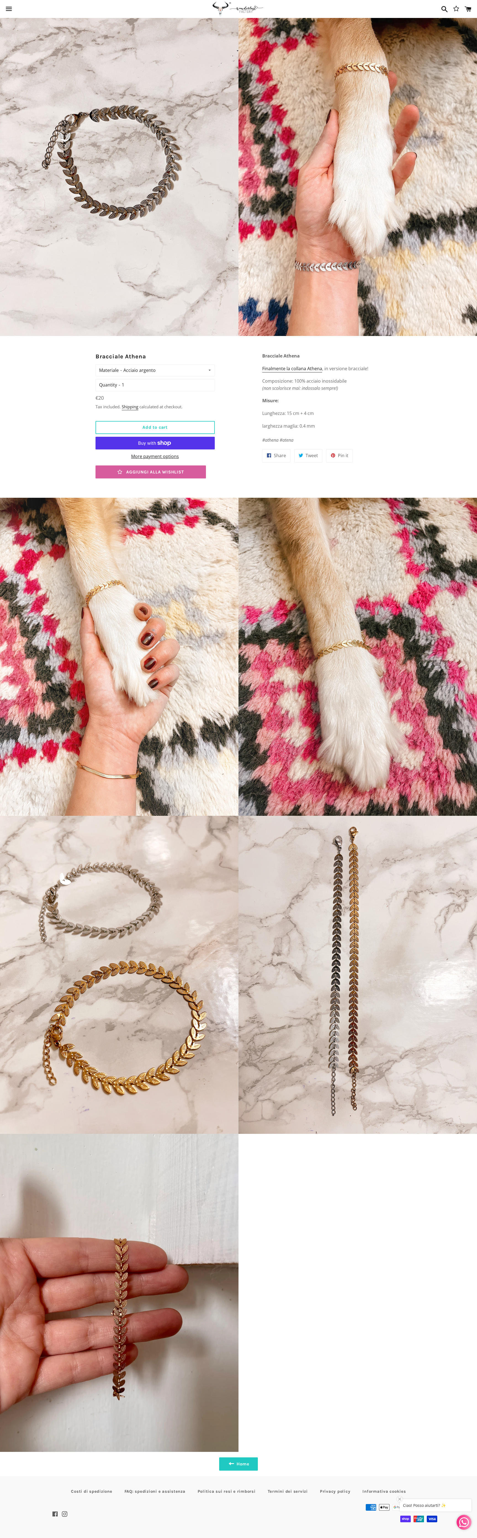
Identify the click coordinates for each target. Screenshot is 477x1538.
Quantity (108, 385)
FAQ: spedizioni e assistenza (155, 1491)
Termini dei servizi (288, 1491)
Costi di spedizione (91, 1491)
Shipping (130, 406)
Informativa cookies (384, 1491)
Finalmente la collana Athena (292, 369)
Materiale (109, 370)
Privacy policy (335, 1491)
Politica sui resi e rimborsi (227, 1491)
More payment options (155, 456)
